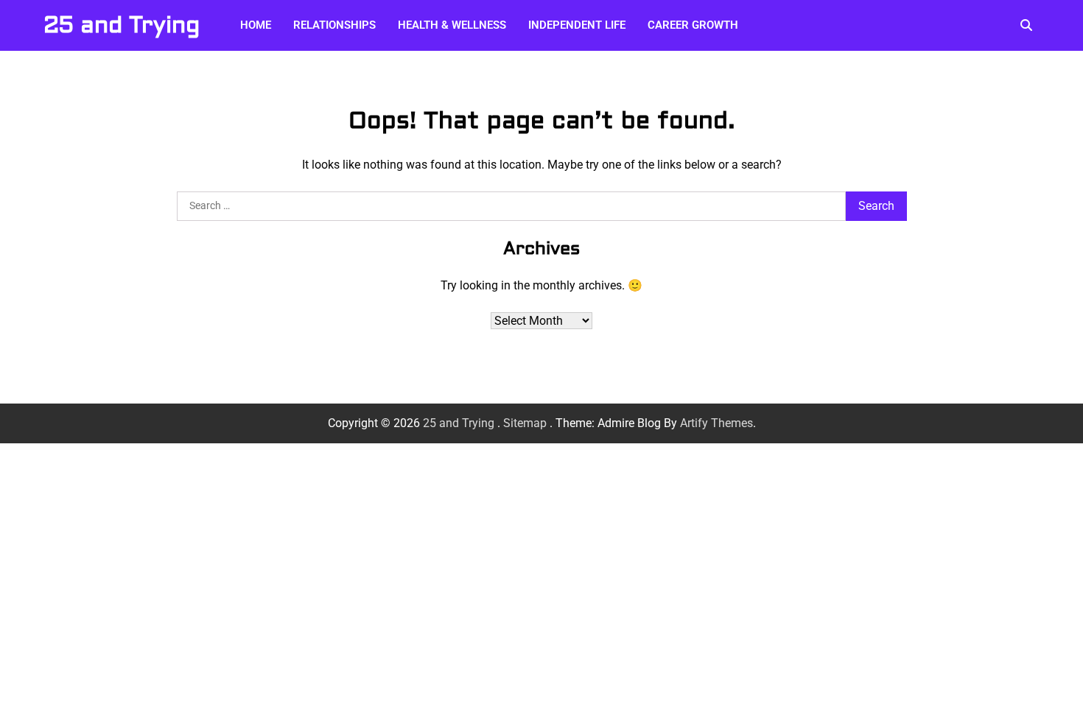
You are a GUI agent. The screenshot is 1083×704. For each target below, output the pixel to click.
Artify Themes (716, 423)
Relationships (334, 25)
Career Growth (693, 25)
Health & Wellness (452, 25)
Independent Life (576, 25)
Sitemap (525, 423)
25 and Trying (121, 25)
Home (255, 25)
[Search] (1026, 25)
